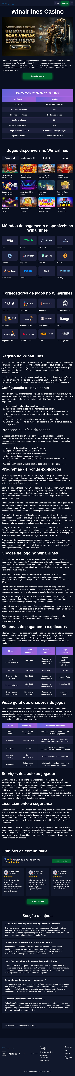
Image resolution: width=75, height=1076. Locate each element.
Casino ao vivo (26, 158)
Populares (8, 158)
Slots (63, 158)
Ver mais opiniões (37, 901)
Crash (45, 158)
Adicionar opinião (61, 861)
